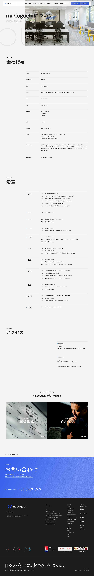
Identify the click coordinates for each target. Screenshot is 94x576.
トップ (6, 454)
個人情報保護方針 (86, 568)
